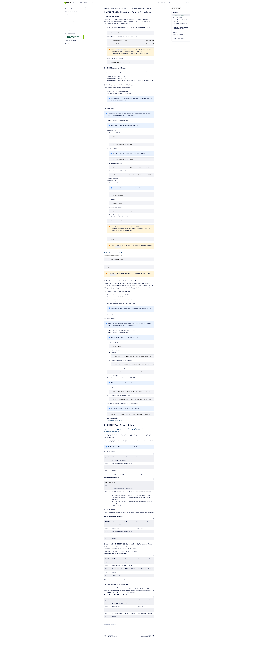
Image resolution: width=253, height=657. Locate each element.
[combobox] (177, 3)
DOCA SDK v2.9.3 (68, 8)
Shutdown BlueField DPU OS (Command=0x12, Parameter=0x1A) (180, 35)
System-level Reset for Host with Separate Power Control (181, 28)
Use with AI (176, 8)
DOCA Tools (67, 24)
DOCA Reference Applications (71, 21)
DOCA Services (68, 27)
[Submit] (170, 3)
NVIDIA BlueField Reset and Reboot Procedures (73, 37)
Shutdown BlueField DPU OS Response (180, 39)
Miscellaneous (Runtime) (70, 40)
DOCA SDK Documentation (87, 3)
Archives (67, 43)
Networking (76, 3)
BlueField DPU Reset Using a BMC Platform (180, 31)
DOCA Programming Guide (71, 18)
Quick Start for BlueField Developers (73, 11)
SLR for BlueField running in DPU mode (116, 76)
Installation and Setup (70, 14)
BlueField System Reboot (178, 15)
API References (68, 30)
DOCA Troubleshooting (70, 33)
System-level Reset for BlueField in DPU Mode (181, 20)
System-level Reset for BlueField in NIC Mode (181, 24)
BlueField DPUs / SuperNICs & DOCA (118, 8)
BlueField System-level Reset (179, 17)
